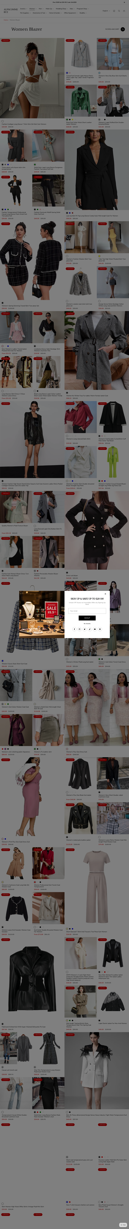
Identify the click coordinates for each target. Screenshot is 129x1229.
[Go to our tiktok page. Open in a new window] (90, 629)
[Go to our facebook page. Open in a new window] (74, 629)
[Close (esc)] (105, 594)
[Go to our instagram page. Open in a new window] (79, 629)
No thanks (87, 624)
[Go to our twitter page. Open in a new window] (85, 629)
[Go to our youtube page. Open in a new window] (95, 629)
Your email (73, 611)
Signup (87, 618)
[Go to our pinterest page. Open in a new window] (100, 629)
